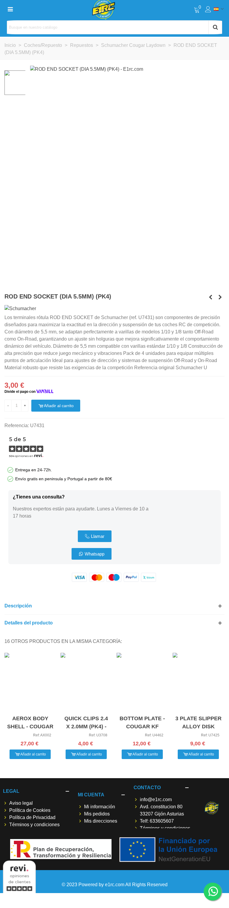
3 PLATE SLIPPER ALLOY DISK (198, 722)
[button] (95, 536)
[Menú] (10, 9)
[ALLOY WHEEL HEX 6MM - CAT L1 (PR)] (220, 297)
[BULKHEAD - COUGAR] (210, 297)
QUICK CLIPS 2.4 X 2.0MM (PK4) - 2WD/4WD (86, 726)
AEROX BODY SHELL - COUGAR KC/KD (30, 726)
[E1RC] (211, 808)
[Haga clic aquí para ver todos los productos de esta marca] (20, 308)
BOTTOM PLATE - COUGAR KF (142, 722)
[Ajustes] (208, 9)
